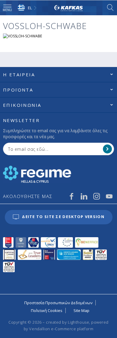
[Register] (107, 148)
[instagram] (96, 196)
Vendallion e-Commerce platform (61, 328)
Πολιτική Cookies (46, 310)
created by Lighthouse (67, 322)
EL (30, 7)
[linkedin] (84, 196)
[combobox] (28, 7)
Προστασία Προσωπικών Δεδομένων (58, 302)
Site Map (81, 310)
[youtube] (109, 196)
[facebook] (71, 196)
